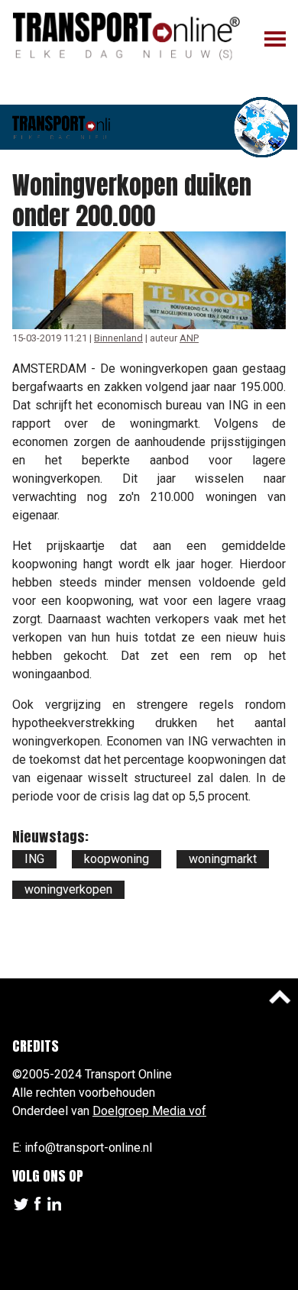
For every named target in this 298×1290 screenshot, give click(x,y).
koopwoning (116, 859)
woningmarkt (223, 859)
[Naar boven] (279, 996)
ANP (189, 338)
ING (34, 859)
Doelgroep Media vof (149, 1111)
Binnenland (118, 338)
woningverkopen (68, 889)
